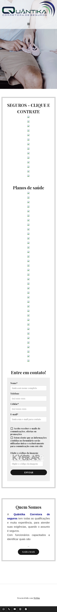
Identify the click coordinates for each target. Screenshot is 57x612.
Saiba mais (28, 551)
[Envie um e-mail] (15, 608)
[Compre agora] (26, 608)
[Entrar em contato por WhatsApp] (3, 608)
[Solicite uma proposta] (20, 608)
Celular (14, 404)
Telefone (14, 393)
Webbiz (37, 598)
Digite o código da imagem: (24, 453)
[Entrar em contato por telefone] (9, 609)
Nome (13, 383)
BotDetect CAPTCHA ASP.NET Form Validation (27, 460)
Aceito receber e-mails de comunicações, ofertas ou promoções (25, 431)
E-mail (13, 414)
